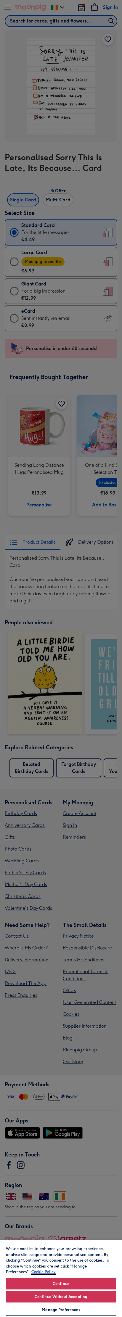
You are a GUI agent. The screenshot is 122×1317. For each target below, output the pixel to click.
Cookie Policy (43, 1272)
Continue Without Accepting (61, 1296)
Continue (61, 1283)
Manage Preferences (61, 1310)
